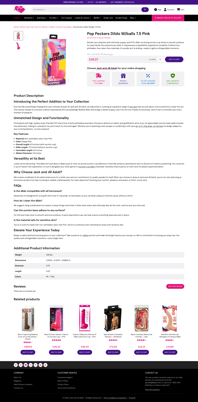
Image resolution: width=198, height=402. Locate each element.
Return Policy (63, 381)
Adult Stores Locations (23, 384)
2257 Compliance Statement (115, 398)
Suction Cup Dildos (64, 27)
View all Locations (152, 389)
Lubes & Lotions (82, 18)
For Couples (66, 18)
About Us (17, 377)
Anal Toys (41, 18)
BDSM (96, 18)
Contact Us (18, 388)
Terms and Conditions (66, 388)
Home (16, 27)
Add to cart (174, 59)
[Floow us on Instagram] (31, 365)
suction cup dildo (87, 166)
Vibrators (28, 18)
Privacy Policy (63, 384)
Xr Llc (111, 54)
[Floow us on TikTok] (45, 365)
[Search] (145, 9)
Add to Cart (27, 352)
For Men (53, 18)
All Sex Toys (24, 27)
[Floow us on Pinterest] (36, 365)
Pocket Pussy (121, 18)
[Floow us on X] (21, 365)
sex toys (133, 106)
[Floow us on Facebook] (16, 365)
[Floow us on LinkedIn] (40, 365)
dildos (86, 235)
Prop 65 (132, 398)
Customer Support (65, 377)
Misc (132, 18)
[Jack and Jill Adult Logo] (20, 10)
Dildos (16, 18)
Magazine (17, 381)
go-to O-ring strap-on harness (149, 126)
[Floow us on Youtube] (26, 365)
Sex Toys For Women (39, 27)
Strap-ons (108, 18)
